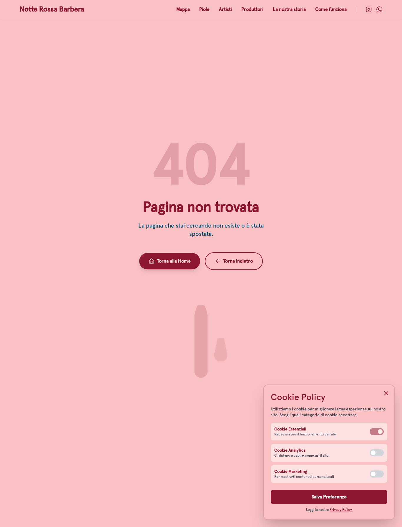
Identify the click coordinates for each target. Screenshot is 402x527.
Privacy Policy (341, 510)
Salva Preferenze (329, 497)
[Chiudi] (386, 393)
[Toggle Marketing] (377, 474)
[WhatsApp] (379, 9)
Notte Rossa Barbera (52, 9)
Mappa (183, 9)
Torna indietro (238, 261)
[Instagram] (369, 9)
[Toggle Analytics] (377, 452)
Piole (204, 9)
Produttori (252, 9)
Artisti (225, 9)
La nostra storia (289, 9)
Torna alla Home (174, 261)
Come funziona (331, 9)
